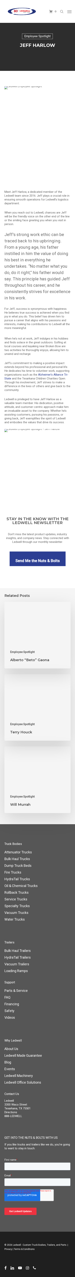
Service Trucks (15, 899)
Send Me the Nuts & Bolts (37, 560)
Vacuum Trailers (16, 964)
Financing (11, 1004)
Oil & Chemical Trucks (21, 886)
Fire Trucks (12, 872)
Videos (9, 1017)
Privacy (8, 1249)
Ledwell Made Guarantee (23, 1055)
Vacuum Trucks (16, 913)
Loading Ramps (16, 971)
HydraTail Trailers (17, 957)
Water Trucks (14, 919)
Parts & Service (16, 991)
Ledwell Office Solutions (22, 1082)
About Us (11, 1049)
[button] (69, 11)
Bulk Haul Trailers (17, 951)
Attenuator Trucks (18, 852)
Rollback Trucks (16, 892)
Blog (7, 1062)
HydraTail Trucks (17, 879)
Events (9, 1069)
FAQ (7, 997)
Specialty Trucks (17, 906)
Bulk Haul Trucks (17, 859)
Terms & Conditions (24, 1249)
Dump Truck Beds (18, 866)
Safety (9, 1011)
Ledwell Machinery (18, 1076)
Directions (10, 1112)
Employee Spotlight (37, 36)
